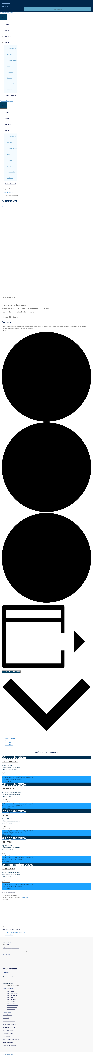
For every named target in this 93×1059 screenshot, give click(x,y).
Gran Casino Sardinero (12, 1005)
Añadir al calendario (11, 671)
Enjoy (7, 30)
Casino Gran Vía (11, 997)
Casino (7, 24)
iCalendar (8, 740)
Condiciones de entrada (9, 1030)
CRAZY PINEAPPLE (10, 761)
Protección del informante (9, 1045)
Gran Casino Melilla (12, 1007)
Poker (7, 42)
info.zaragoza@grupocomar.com (11, 948)
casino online (58, 9)
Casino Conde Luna (12, 995)
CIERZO (5, 815)
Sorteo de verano (7, 1015)
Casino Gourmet (10, 95)
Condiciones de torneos (9, 1027)
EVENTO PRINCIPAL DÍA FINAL (15, 933)
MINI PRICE (7, 842)
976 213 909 (5, 6)
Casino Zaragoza (11, 1001)
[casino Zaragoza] (6, 13)
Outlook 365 (8, 743)
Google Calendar (10, 738)
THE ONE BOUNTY (9, 788)
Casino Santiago (11, 1009)
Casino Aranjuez (11, 1003)
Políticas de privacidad (9, 1021)
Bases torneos (6, 1036)
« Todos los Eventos (7, 192)
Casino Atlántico (11, 991)
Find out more (6, 775)
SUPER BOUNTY (8, 868)
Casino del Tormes (11, 999)
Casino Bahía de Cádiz (12, 993)
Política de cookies (8, 1033)
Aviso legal (6, 1018)
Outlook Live (9, 745)
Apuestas (8, 36)
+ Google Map (6, 781)
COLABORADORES (10, 969)
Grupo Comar (6, 3)
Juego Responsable (8, 1042)
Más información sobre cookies (11, 1039)
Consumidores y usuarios (9, 1024)
